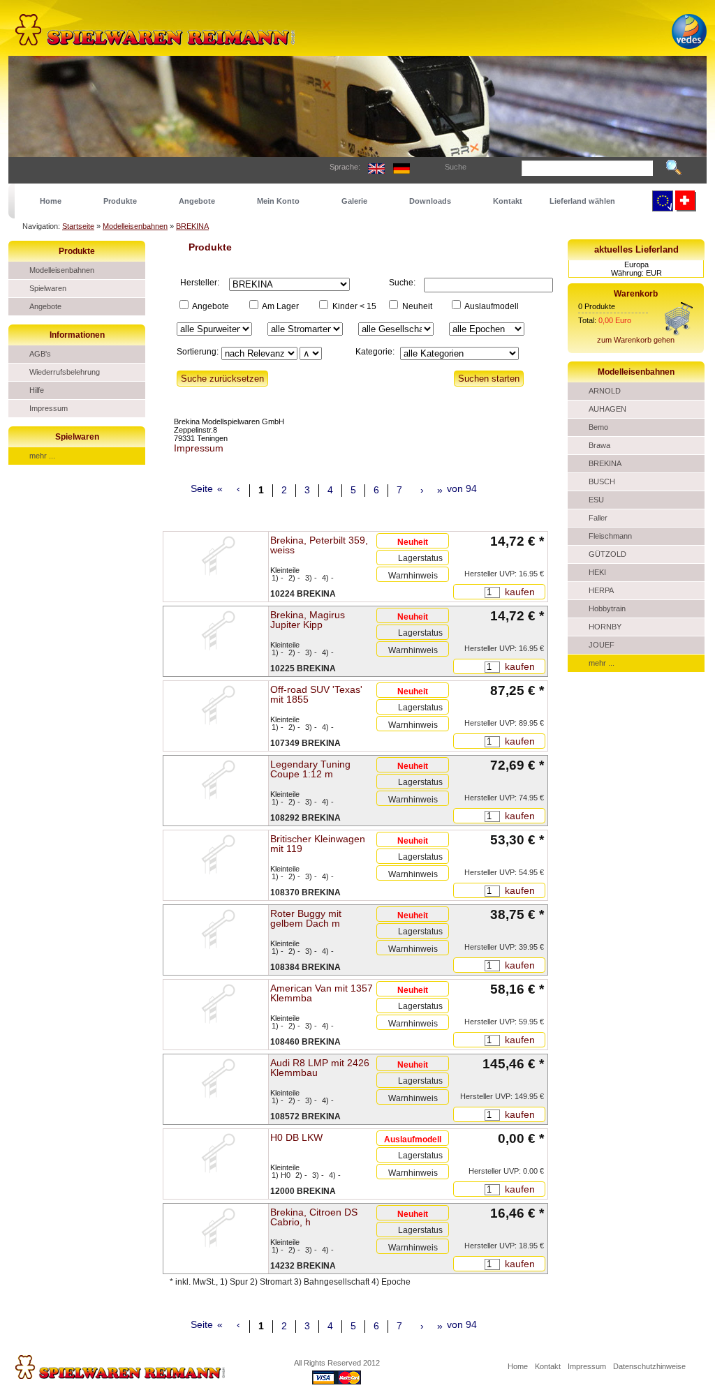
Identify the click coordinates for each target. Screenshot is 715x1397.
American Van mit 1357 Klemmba (321, 993)
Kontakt (507, 201)
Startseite (78, 226)
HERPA (601, 590)
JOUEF (601, 645)
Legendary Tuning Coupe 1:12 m (310, 769)
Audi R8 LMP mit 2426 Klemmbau (319, 1067)
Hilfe (36, 390)
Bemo (598, 427)
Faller (598, 518)
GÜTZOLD (607, 554)
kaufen (518, 591)
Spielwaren (47, 288)
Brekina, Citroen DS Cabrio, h (314, 1216)
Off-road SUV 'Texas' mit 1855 (316, 694)
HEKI (597, 572)
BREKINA (192, 226)
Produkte (120, 201)
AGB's (40, 354)
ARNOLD (605, 391)
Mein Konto (278, 201)
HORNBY (605, 626)
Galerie (354, 201)
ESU (596, 499)
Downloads (430, 201)
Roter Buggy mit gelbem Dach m (305, 918)
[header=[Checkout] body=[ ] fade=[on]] (678, 333)
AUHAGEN (607, 409)
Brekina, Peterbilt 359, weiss (319, 545)
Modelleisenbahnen (135, 226)
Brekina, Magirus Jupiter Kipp (307, 619)
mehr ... (42, 455)
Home (50, 201)
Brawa (599, 445)
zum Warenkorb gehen (636, 340)
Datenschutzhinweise (649, 1366)
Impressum (48, 408)
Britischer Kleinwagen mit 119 (317, 843)
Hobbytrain (607, 608)
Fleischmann (610, 536)
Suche (455, 167)
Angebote (197, 201)
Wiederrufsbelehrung (64, 372)
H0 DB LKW (296, 1137)
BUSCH (602, 481)
